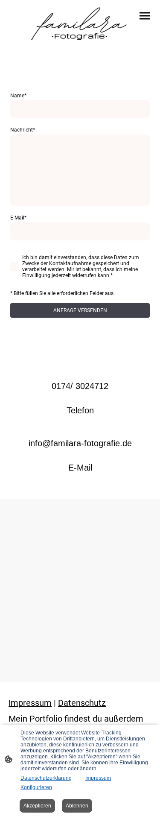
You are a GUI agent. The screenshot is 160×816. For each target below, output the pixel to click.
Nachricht (22, 130)
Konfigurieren (36, 787)
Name (18, 96)
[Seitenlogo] (80, 27)
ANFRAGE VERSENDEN (80, 310)
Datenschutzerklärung (46, 778)
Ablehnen (77, 806)
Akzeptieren (37, 806)
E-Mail (18, 218)
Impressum (98, 778)
